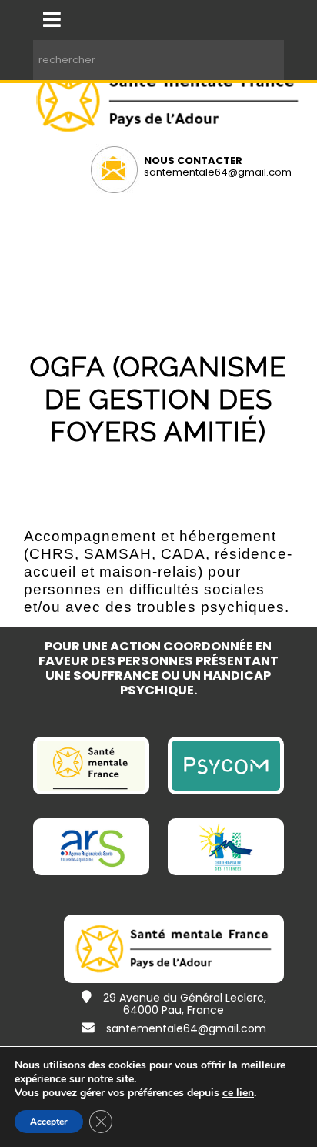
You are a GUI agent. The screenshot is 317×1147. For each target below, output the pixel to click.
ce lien (238, 1093)
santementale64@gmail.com (218, 172)
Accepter (49, 1121)
